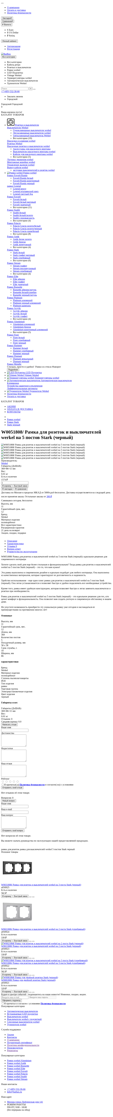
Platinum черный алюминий (27, 303)
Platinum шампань (22, 305)
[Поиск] (34, 89)
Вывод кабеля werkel (17, 167)
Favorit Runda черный (24, 183)
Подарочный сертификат (19, 1042)
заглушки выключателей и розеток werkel (34, 170)
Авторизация (13, 46)
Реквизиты (12, 1050)
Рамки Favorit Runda (17, 175)
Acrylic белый (20, 313)
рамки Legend (14, 186)
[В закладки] (30, 896)
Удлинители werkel (16, 1024)
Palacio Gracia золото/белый (27, 226)
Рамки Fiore (13, 335)
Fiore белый (19, 337)
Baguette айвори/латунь (24, 289)
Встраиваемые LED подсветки (22, 1014)
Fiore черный (19, 343)
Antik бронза (19, 242)
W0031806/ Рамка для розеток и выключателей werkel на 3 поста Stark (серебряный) (43, 963)
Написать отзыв (9, 724)
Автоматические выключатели (56, 380)
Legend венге (19, 188)
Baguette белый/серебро (24, 292)
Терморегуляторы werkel (46, 378)
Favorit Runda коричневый (26, 180)
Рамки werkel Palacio (17, 1074)
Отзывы (12, 546)
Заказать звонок (15, 96)
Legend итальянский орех (26, 191)
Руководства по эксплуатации (22, 551)
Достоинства (7, 733)
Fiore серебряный (21, 340)
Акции (10, 1034)
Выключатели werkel (17, 1016)
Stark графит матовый (24, 255)
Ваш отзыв (6, 763)
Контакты (12, 1037)
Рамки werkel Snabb (17, 1076)
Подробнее (13, 370)
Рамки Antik (13, 236)
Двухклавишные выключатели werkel (32, 133)
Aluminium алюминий (24, 324)
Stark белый (19, 252)
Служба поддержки (11, 1029)
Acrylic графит (20, 316)
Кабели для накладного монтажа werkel (33, 154)
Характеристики (15, 543)
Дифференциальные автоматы (22, 388)
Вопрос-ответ (14, 549)
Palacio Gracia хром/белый (26, 231)
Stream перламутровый (24, 268)
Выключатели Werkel (17, 127)
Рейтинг (5, 778)
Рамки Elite (12, 276)
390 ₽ (49, 496)
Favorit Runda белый (23, 178)
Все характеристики (11, 525)
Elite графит (19, 281)
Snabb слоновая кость (23, 218)
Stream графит (20, 266)
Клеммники (13, 383)
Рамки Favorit (14, 196)
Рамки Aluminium (16, 321)
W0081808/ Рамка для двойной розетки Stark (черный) (28, 980)
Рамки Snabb (13, 210)
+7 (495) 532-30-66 (10, 91)
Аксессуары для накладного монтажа (31, 149)
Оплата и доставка (16, 10)
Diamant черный (21, 361)
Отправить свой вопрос (12, 830)
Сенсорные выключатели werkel (23, 1022)
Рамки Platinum (14, 297)
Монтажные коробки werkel (21, 162)
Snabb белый (19, 212)
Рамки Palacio (14, 223)
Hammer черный (21, 353)
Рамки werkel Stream (17, 1079)
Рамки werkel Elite (16, 1068)
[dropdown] (2, 3)
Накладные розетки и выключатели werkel (28, 146)
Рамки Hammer (14, 345)
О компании (13, 7)
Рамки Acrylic (14, 308)
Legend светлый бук (23, 194)
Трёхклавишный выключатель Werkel (32, 135)
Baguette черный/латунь (25, 295)
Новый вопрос (8, 801)
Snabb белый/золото (23, 215)
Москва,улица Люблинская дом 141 (25, 1102)
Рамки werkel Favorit (17, 1071)
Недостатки (7, 748)
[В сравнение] (33, 896)
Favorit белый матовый (24, 202)
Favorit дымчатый (22, 204)
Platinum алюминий (23, 300)
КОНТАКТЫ (13, 412)
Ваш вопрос (7, 815)
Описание (12, 541)
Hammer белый (20, 348)
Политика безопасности (19, 13)
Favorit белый (19, 199)
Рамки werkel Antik (16, 1063)
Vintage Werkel (31, 375)
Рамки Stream (13, 263)
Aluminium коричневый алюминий (30, 329)
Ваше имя (6, 727)
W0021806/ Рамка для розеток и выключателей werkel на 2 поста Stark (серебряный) (43, 929)
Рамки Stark (13, 250)
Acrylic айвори (20, 311)
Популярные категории (13, 1006)
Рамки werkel (29, 173)
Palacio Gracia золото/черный (27, 228)
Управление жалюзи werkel (20, 165)
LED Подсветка (33, 372)
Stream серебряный (22, 271)
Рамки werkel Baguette (18, 1066)
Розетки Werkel (14, 143)
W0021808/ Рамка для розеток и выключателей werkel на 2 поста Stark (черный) (41, 946)
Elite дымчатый (20, 284)
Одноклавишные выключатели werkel (32, 130)
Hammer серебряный (23, 351)
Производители (15, 1048)
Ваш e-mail (6, 809)
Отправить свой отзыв (12, 787)
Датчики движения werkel (20, 159)
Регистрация (13, 49)
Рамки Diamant (14, 356)
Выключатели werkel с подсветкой (24, 1019)
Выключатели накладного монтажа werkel (34, 151)
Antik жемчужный (22, 244)
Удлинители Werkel (39, 391)
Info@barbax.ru (14, 1092)
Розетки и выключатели (26, 125)
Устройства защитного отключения (24, 386)
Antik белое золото (22, 239)
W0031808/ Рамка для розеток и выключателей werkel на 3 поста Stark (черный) (41, 884)
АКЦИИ (11, 406)
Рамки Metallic (14, 364)
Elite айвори (19, 279)
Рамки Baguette (14, 287)
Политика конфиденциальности (23, 1045)
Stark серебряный (21, 258)
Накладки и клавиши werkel (21, 141)
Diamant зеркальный (23, 359)
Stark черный (13, 425)
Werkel (4, 463)
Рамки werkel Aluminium (19, 1060)
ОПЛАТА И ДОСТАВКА (20, 409)
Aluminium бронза (22, 327)
